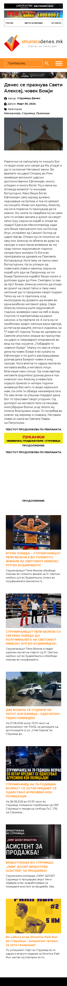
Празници (43, 113)
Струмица (28, 113)
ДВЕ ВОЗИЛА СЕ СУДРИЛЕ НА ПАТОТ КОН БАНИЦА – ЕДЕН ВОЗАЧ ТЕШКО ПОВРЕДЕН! (33, 714)
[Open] (58, 63)
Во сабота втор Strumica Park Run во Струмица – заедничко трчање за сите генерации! (32, 941)
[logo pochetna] (33, 43)
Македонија (12, 113)
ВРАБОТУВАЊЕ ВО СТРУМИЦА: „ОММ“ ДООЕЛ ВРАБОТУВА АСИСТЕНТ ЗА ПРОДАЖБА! (30, 866)
